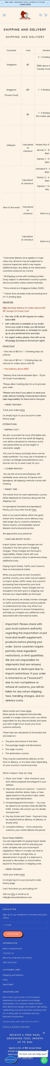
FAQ (13, 894)
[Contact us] (44, 1060)
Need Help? (8, 984)
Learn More (25, 4)
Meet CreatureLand (12, 948)
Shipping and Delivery (13, 975)
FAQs (5, 979)
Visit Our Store (10, 962)
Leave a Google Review (16, 1027)
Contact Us (8, 953)
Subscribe (13, 934)
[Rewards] (11, 1060)
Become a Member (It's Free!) (17, 957)
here (22, 410)
